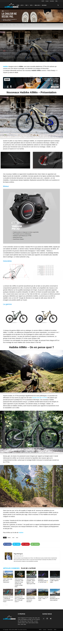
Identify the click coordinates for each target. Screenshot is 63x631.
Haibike (21, 532)
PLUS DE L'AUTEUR (28, 568)
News (12, 24)
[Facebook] (43, 618)
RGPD (43, 1)
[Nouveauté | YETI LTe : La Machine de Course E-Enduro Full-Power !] (8, 592)
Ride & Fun (37, 5)
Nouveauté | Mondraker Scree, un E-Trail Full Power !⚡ (43, 580)
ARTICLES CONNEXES (11, 568)
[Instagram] (47, 618)
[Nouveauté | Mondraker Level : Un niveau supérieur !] (55, 592)
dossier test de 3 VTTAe (39, 397)
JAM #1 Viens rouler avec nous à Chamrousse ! (7, 580)
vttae (17, 537)
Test (26, 5)
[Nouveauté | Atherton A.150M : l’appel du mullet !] (55, 574)
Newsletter (52, 1)
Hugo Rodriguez (8, 61)
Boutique (44, 5)
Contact (47, 1)
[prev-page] (4, 605)
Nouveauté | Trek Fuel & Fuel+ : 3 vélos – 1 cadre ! (43, 598)
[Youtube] (50, 618)
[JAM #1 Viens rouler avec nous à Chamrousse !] (8, 574)
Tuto (31, 5)
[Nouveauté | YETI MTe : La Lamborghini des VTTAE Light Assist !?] (20, 592)
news (13, 537)
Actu (22, 5)
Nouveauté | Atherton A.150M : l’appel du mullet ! (55, 580)
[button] (58, 5)
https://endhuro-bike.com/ (18, 555)
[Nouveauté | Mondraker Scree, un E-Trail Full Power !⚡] (43, 574)
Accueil (4, 24)
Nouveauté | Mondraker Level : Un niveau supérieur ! (54, 598)
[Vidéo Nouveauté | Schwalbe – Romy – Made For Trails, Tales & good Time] (31, 574)
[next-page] (6, 605)
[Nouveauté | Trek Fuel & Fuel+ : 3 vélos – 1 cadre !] (43, 592)
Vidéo (56, 1)
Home (18, 5)
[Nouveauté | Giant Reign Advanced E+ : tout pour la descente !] (31, 592)
